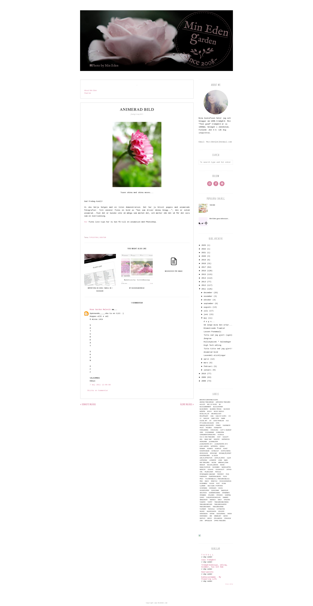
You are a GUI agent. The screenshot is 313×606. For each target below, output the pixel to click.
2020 (203, 256)
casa (211, 416)
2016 (203, 271)
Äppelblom (208, 520)
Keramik (202, 448)
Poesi (225, 476)
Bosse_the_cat (204, 413)
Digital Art (203, 420)
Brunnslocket (216, 413)
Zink (201, 520)
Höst (218, 437)
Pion (227, 474)
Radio (207, 481)
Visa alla (229, 584)
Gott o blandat (225, 430)
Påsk (201, 481)
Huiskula (221, 434)
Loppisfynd (203, 460)
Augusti (202, 404)
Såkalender (203, 499)
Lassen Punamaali (212, 332)
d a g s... (209, 322)
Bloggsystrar (218, 406)
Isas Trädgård (208, 560)
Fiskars (218, 425)
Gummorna (220, 432)
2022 (203, 249)
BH (220, 404)
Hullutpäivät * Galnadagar (217, 342)
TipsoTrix (94, 237)
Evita (217, 423)
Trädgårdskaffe (205, 506)
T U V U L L (207, 555)
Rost (218, 483)
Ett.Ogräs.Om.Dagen (207, 423)
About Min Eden (90, 90)
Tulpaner (203, 509)
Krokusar (213, 453)
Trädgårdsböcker (206, 504)
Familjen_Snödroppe (207, 425)
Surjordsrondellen (213, 497)
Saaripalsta (207, 572)
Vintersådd (203, 516)
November (215, 467)
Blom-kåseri (204, 409)
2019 (203, 260)
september (209, 304)
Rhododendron (225, 481)
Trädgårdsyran (218, 506)
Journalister (213, 441)
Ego (227, 420)
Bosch (209, 411)
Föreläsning (204, 430)
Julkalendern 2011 (206, 444)
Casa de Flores (221, 416)
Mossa (214, 462)
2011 (203, 289)
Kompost (218, 448)
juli (206, 311)
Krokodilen (204, 453)
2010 (203, 374)
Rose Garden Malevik (100, 310)
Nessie (222, 465)
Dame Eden (215, 418)
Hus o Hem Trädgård (207, 437)
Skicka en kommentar (97, 391)
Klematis (210, 448)
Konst (225, 448)
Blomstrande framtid (214, 328)
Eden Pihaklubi (218, 420)
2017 (203, 267)
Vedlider (221, 511)
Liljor (229, 458)
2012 (203, 285)
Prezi (201, 478)
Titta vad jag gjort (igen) (218, 335)
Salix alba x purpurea (215, 485)
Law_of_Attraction (206, 458)
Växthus (202, 518)
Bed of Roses (212, 404)
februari (208, 366)
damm (223, 418)
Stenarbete (226, 492)
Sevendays (212, 488)
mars (206, 363)
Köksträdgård (205, 455)
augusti (207, 307)
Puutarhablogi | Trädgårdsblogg (217, 478)
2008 (203, 381)
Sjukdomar (215, 490)
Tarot (220, 499)
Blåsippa (202, 411)
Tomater (202, 502)
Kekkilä (222, 446)
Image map (208, 439)
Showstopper (204, 490)
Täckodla (211, 509)
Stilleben (211, 495)
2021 (203, 253)
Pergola (218, 472)
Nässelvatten (226, 467)
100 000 (212, 205)
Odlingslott (220, 469)
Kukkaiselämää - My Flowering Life (211, 578)
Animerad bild (211, 352)
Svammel (225, 497)
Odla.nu (210, 469)
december (208, 293)
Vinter (229, 513)
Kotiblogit (215, 451)
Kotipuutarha (225, 451)
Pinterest (220, 474)
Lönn (220, 460)
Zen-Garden (218, 518)
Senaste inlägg (89, 404)
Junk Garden (204, 446)
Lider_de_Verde (219, 458)
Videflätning (221, 513)
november (208, 296)
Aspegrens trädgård (223, 402)
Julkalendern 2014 (221, 444)
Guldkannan (209, 432)
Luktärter (212, 460)
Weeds (209, 518)
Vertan (212, 513)
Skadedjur (224, 490)
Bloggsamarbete (205, 406)
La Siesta (215, 455)
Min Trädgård (204, 462)
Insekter (216, 439)
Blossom (227, 409)
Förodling (214, 430)
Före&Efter (218, 427)
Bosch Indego (219, 411)
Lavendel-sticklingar (215, 355)
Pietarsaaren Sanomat (207, 474)
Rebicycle (214, 481)
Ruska (224, 483)
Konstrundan (204, 451)
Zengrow (207, 339)
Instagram (203, 441)
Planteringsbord (215, 476)
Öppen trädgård (220, 520)
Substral (228, 495)
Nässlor (202, 469)
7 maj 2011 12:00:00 (100, 385)
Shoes (220, 488)
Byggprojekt (204, 416)
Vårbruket (217, 516)
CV (200, 418)
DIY (210, 420)
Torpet (210, 502)
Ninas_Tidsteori (205, 467)
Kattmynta (214, 446)
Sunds (202, 497)
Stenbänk (203, 495)
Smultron (203, 492)
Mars (226, 460)
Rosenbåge (203, 483)
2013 (203, 282)
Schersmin (203, 488)
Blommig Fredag (215, 409)
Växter (103, 237)
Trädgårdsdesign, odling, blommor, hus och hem (214, 566)
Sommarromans (214, 492)
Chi (229, 416)
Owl (201, 472)
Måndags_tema (223, 462)
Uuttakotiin (221, 509)
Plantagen (203, 476)
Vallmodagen (211, 511)
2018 (203, 264)
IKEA (201, 439)
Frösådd (209, 427)
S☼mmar (202, 485)
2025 (203, 245)
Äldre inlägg (186, 404)
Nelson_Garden (212, 465)
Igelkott (225, 437)
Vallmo (202, 511)
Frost (202, 427)
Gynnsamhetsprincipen (207, 434)
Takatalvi (213, 499)
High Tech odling (212, 345)
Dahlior (206, 418)
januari (207, 370)
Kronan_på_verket (225, 453)
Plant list (87, 93)
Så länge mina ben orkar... (218, 325)
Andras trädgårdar (207, 402)
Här (86, 222)
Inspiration (225, 439)
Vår (211, 516)
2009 (203, 377)
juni (206, 314)
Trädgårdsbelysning (221, 502)
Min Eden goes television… (219, 218)
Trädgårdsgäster (220, 504)
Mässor (202, 465)
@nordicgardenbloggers (209, 399)
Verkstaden (203, 513)
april (206, 359)
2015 (203, 274)
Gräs (201, 432)
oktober (207, 300)
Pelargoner (209, 472)
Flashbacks (226, 425)
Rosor (211, 483)
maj (205, 318)
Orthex (228, 469)
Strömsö (219, 495)
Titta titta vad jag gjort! (218, 349)
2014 (203, 278)
